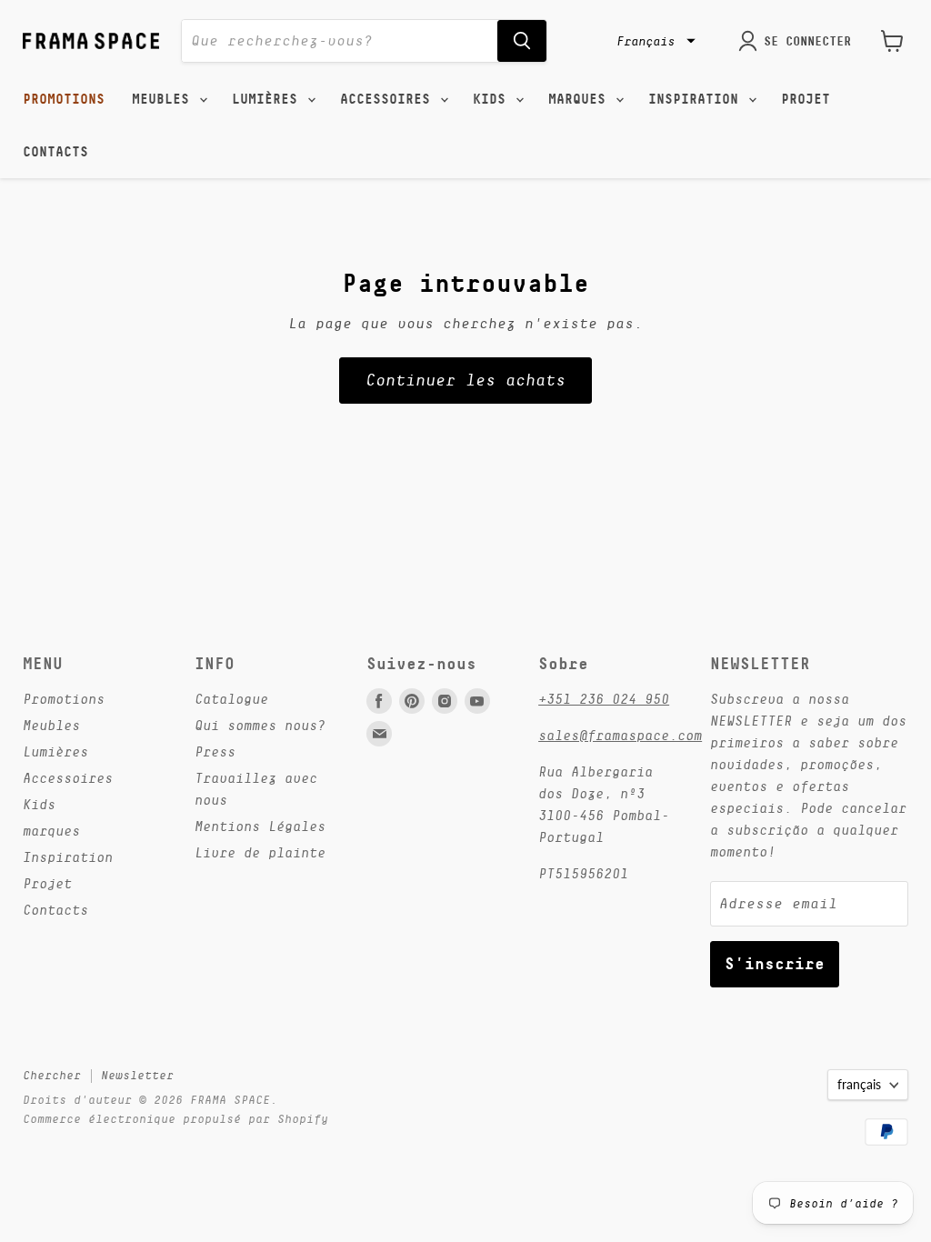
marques (581, 99)
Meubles (164, 99)
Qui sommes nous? (260, 725)
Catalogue (231, 698)
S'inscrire (775, 963)
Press (215, 751)
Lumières (268, 99)
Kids (493, 99)
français (859, 1084)
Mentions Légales (260, 826)
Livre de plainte (260, 852)
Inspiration (697, 99)
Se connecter (807, 41)
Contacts (55, 152)
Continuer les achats (465, 380)
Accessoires (389, 99)
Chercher (52, 1075)
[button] (654, 41)
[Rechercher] (521, 41)
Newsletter (137, 1075)
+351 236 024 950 (603, 698)
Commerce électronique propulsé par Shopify (175, 1119)
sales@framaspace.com (620, 735)
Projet (805, 99)
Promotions (64, 99)
